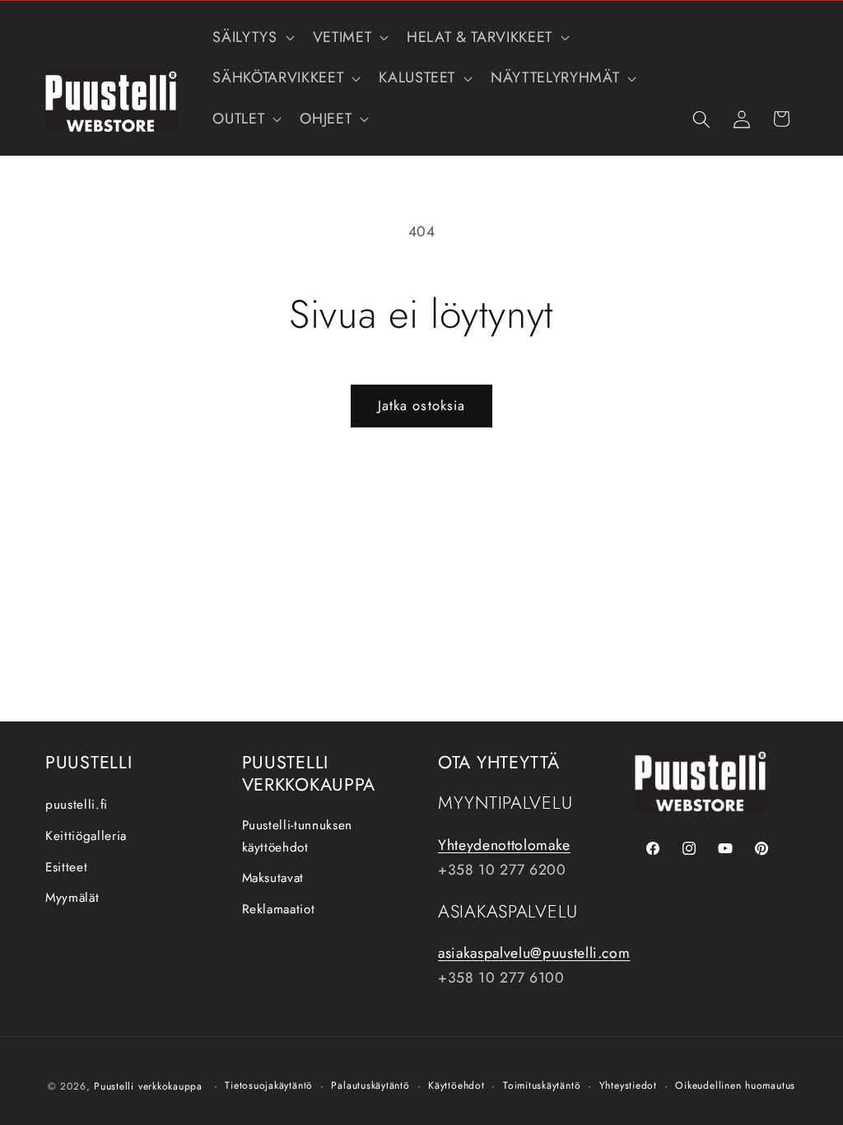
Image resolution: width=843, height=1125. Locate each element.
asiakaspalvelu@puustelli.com (534, 953)
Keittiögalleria (86, 836)
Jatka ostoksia (421, 405)
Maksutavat (273, 878)
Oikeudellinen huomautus (735, 1085)
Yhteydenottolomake (504, 845)
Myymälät (72, 898)
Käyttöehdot (456, 1085)
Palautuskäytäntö (370, 1085)
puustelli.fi (76, 805)
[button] (251, 37)
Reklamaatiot (278, 909)
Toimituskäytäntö (541, 1085)
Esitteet (66, 867)
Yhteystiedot (628, 1085)
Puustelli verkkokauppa (148, 1086)
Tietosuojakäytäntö (269, 1085)
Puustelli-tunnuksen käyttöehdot (297, 836)
